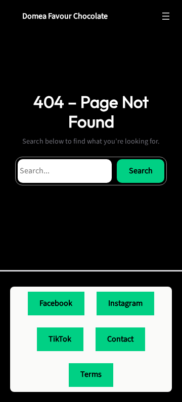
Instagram (125, 303)
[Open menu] (166, 16)
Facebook (55, 303)
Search (141, 170)
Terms (91, 374)
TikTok (60, 339)
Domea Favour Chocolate (65, 16)
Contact (120, 339)
